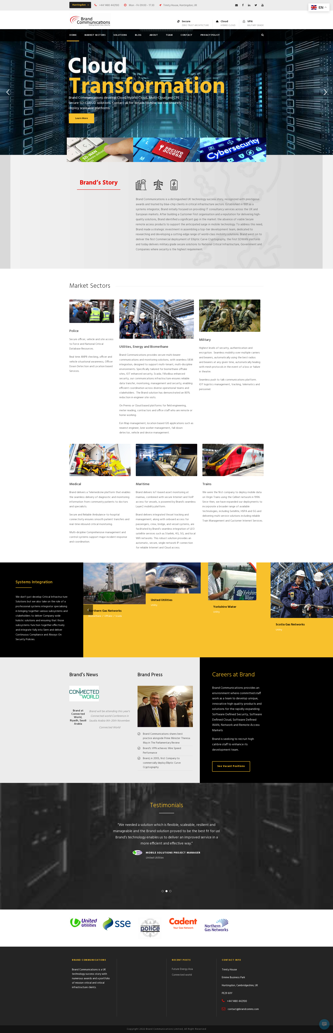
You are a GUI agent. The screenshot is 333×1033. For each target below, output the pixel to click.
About (154, 35)
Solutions (120, 35)
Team (169, 35)
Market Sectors (94, 35)
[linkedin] (249, 5)
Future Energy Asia (182, 969)
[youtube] (262, 5)
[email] (236, 5)
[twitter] (256, 5)
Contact (187, 35)
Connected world (182, 975)
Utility (154, 605)
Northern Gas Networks (114, 579)
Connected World (109, 727)
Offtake (108, 616)
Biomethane (94, 616)
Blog (138, 35)
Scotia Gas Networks (302, 586)
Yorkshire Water (239, 577)
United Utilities (177, 573)
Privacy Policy (210, 35)
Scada (119, 616)
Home (72, 35)
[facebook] (243, 5)
